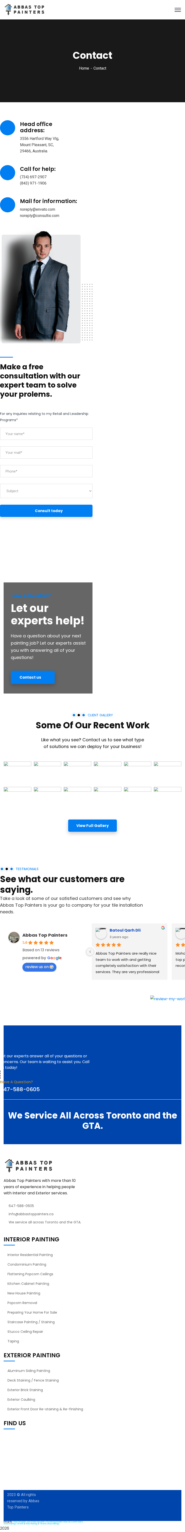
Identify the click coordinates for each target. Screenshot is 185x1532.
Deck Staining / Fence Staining (33, 1380)
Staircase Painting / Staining (31, 1322)
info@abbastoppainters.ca (31, 1214)
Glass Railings (31, 1523)
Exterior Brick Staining (25, 1390)
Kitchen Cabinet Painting (28, 1283)
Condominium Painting (26, 1264)
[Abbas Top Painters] (25, 9)
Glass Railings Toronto (14, 1523)
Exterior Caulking (21, 1399)
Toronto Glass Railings (49, 1523)
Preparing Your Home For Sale (32, 1312)
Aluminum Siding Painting (28, 1370)
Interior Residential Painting (30, 1254)
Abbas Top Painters (44, 935)
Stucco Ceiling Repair (25, 1331)
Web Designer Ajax (21, 1521)
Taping (13, 1341)
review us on (37, 966)
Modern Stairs (62, 1521)
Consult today (49, 510)
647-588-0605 (20, 1089)
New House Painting (23, 1293)
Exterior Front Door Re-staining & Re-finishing (45, 1409)
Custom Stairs (76, 1521)
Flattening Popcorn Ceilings (30, 1274)
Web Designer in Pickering (43, 1521)
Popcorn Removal (22, 1302)
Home (84, 68)
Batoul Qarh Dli (125, 930)
